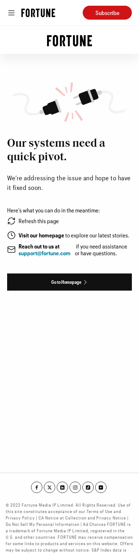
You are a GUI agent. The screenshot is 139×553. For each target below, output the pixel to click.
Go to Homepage (66, 282)
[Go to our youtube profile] (101, 487)
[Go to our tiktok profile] (88, 487)
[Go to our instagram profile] (75, 487)
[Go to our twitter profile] (49, 487)
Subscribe (107, 12)
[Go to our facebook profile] (36, 487)
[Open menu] (11, 13)
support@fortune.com (45, 253)
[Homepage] (38, 13)
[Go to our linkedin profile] (62, 487)
